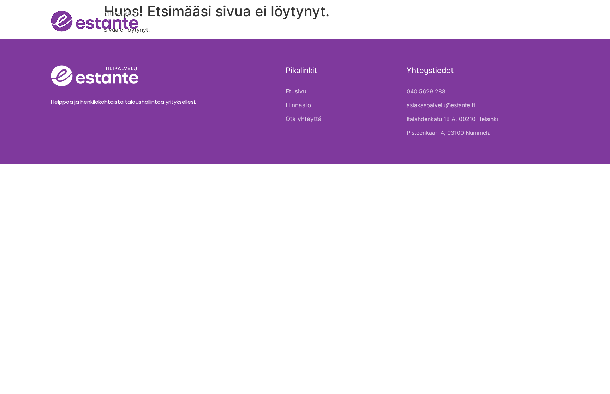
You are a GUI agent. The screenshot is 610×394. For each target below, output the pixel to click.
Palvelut (443, 21)
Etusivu (407, 21)
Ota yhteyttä (539, 21)
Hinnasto (492, 21)
